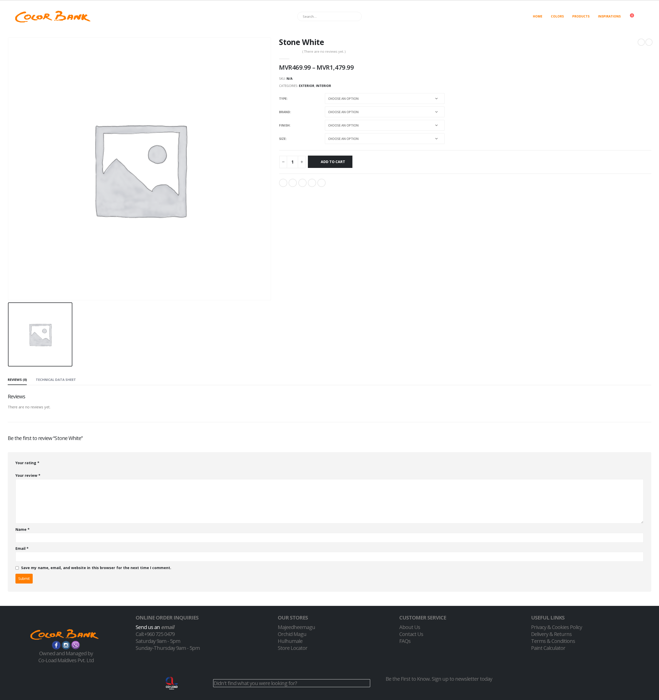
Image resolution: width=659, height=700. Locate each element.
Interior (323, 86)
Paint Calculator (548, 647)
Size (282, 139)
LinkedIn (302, 183)
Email (321, 183)
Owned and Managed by (66, 653)
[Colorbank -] (53, 16)
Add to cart (333, 161)
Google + (312, 183)
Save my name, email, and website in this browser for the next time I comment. (96, 567)
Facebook (283, 183)
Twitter (293, 183)
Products (580, 16)
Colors (557, 16)
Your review (27, 475)
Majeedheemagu (296, 627)
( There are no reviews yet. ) (323, 51)
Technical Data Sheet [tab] (56, 379)
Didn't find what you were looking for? (255, 683)
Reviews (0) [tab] (17, 379)
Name (22, 529)
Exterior (306, 86)
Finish (284, 125)
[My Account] (647, 16)
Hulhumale (290, 641)
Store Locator (292, 647)
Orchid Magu (292, 634)
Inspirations (609, 16)
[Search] (355, 16)
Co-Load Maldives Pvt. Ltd (66, 660)
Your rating (27, 462)
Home (537, 16)
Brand (284, 112)
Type (283, 98)
